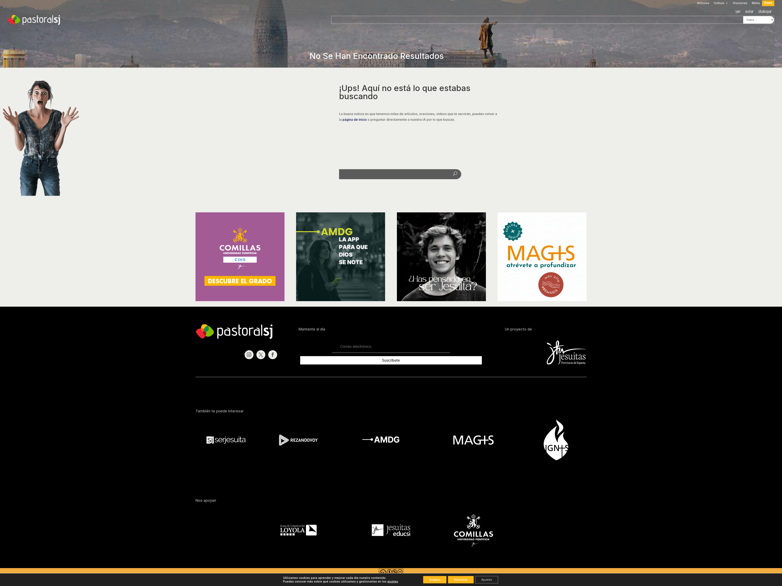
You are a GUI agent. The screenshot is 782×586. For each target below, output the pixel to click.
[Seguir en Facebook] (272, 354)
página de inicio (355, 119)
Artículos (703, 3)
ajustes (392, 581)
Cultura (719, 3)
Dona (768, 2)
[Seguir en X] (260, 354)
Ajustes (486, 579)
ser (738, 12)
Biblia (756, 3)
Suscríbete (391, 360)
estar (749, 12)
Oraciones (740, 3)
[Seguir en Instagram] (249, 354)
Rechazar (461, 579)
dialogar (765, 12)
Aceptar (434, 579)
